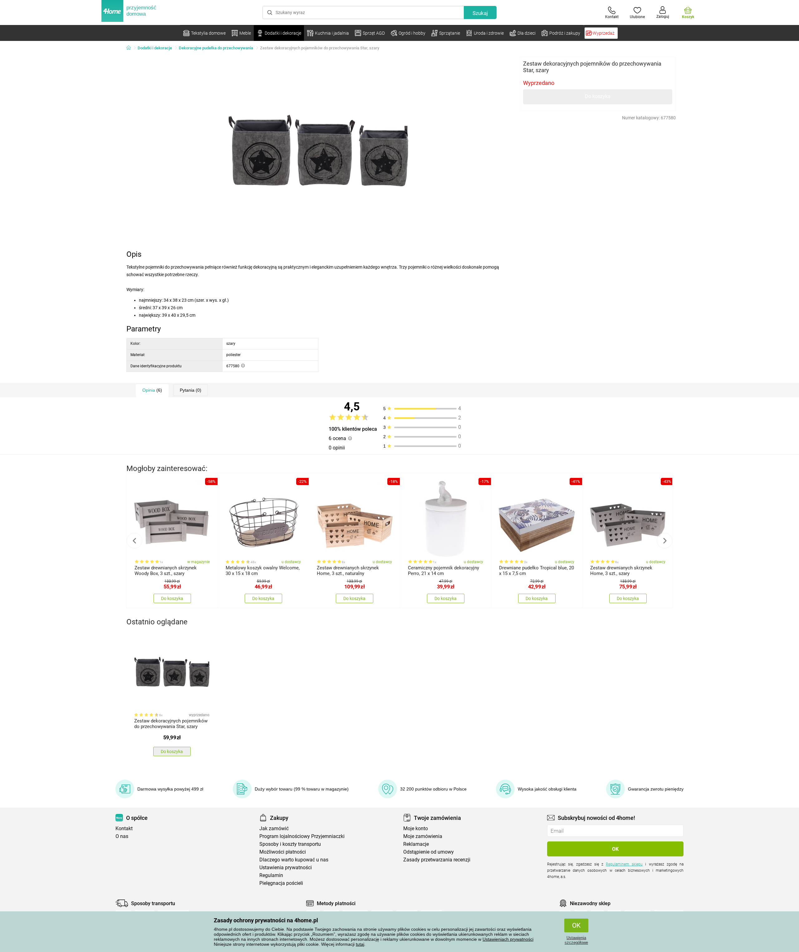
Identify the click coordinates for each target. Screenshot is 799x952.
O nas (121, 836)
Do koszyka (597, 96)
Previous (134, 540)
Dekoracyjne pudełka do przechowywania (216, 48)
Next (664, 540)
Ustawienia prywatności (285, 867)
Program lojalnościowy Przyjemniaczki (302, 836)
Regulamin (271, 875)
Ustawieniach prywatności (508, 939)
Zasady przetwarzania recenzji (436, 859)
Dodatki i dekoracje (155, 48)
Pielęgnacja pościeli (281, 883)
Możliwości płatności (282, 852)
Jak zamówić (274, 828)
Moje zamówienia (422, 836)
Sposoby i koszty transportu (290, 844)
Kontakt (124, 828)
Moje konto (415, 828)
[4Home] (130, 48)
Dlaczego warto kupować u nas (293, 859)
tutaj (360, 944)
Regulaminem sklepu (624, 864)
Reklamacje (416, 844)
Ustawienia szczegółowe (576, 940)
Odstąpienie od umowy (428, 852)
